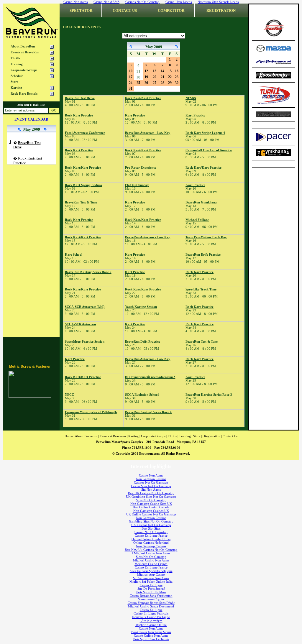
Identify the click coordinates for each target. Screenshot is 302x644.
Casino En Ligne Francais (151, 613)
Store (14, 81)
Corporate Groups (24, 70)
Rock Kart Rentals (24, 93)
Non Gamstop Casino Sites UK (151, 503)
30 (176, 83)
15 (170, 71)
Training (17, 64)
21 (162, 77)
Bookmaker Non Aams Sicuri (151, 632)
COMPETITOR (171, 10)
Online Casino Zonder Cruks (151, 539)
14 (162, 71)
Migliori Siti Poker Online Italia (151, 581)
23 (176, 77)
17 (130, 77)
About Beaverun (86, 436)
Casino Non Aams (151, 475)
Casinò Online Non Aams (151, 635)
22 (170, 77)
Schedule (17, 76)
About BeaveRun (23, 46)
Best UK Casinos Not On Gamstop (151, 493)
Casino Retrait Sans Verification (151, 595)
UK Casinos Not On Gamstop (151, 525)
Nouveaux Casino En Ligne (151, 617)
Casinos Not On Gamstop (151, 482)
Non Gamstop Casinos (151, 479)
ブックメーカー (151, 620)
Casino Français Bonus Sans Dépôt (151, 602)
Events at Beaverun (113, 436)
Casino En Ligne (151, 585)
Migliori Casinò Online (151, 625)
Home (69, 436)
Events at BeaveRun (25, 52)
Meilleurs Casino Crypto (151, 564)
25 (138, 83)
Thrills (15, 58)
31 (130, 88)
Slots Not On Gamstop (151, 500)
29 (170, 83)
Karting (16, 87)
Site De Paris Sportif (151, 588)
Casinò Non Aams (151, 628)
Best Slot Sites (151, 528)
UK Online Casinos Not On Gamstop (151, 514)
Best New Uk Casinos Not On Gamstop (151, 549)
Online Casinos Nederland (151, 542)
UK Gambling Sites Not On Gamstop (151, 496)
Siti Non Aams (151, 489)
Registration (212, 436)
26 (146, 83)
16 (176, 71)
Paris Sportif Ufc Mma (151, 592)
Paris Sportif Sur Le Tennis (151, 639)
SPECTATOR (81, 10)
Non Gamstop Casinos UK (151, 510)
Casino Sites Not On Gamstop (151, 486)
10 (130, 71)
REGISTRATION (221, 10)
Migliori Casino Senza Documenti (151, 606)
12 (146, 71)
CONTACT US (125, 10)
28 (162, 83)
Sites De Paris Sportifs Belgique (151, 571)
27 (154, 83)
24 (130, 83)
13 (154, 71)
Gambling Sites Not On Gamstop (151, 521)
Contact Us (230, 436)
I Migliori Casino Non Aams (151, 553)
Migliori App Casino (151, 574)
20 (154, 77)
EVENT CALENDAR (31, 119)
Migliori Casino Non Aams (151, 560)
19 (146, 77)
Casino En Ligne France (151, 535)
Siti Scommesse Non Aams (151, 578)
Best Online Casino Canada (151, 507)
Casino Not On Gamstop (151, 532)
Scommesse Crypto (151, 599)
